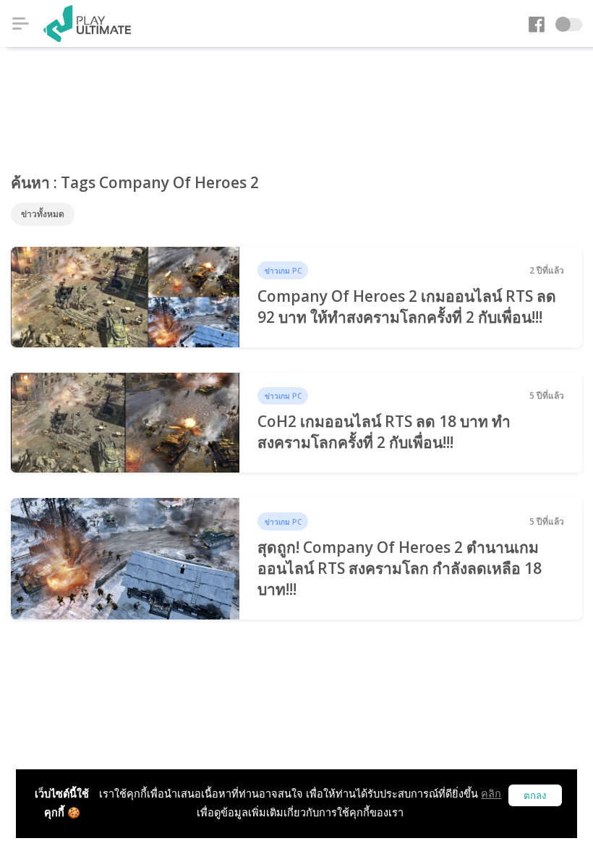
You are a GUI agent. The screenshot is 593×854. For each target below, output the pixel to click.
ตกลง (535, 795)
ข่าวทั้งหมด (42, 214)
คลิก (491, 793)
